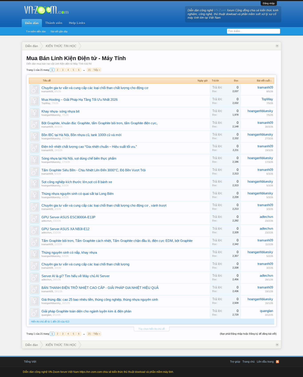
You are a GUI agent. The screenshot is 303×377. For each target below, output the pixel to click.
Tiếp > (96, 70)
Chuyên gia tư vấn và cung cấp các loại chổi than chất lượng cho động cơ (94, 88)
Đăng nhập (269, 3)
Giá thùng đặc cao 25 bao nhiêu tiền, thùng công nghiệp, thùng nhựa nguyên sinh (99, 299)
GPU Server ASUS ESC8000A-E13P (68, 217)
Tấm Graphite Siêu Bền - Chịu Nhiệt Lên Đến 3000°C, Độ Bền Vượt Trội (93, 170)
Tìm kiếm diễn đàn (36, 31)
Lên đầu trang (265, 361)
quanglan (46, 315)
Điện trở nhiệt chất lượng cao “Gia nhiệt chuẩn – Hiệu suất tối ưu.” (89, 146)
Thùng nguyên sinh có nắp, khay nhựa (69, 252)
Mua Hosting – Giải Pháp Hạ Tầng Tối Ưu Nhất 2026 (79, 99)
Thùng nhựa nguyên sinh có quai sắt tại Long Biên (77, 193)
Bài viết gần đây (59, 31)
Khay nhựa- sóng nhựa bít (60, 111)
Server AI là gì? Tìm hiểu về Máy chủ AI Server (75, 276)
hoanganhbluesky (51, 115)
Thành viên (53, 23)
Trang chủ (248, 361)
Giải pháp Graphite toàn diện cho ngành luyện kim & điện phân (86, 311)
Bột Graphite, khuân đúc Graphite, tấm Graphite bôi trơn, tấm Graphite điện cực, (99, 123)
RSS (277, 361)
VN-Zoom (220, 10)
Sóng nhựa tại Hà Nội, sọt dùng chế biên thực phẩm (78, 158)
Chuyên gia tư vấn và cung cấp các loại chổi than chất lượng (85, 264)
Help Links (77, 23)
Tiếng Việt (30, 361)
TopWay (45, 103)
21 (89, 70)
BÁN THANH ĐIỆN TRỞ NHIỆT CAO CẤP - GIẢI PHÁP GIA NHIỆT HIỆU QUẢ (100, 288)
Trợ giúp (235, 361)
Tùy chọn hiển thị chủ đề (151, 329)
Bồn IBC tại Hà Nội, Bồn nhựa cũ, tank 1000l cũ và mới (81, 135)
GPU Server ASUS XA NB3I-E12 (65, 229)
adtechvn (46, 220)
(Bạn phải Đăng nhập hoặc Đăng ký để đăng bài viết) (248, 333)
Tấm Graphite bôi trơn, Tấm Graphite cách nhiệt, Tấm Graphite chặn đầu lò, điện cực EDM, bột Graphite (117, 241)
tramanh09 (47, 91)
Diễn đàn (32, 23)
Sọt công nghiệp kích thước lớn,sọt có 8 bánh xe (76, 182)
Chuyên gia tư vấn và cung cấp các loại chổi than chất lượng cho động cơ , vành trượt (103, 205)
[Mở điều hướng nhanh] (277, 45)
